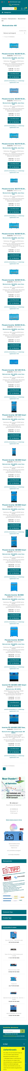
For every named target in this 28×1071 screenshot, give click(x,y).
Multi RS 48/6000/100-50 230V (14, 1013)
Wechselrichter (7, 861)
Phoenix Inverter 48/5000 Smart (14, 550)
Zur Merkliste (14, 77)
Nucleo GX (14, 983)
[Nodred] (14, 884)
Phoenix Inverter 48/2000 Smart (14, 460)
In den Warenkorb (14, 73)
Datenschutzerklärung (9, 1036)
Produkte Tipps (7, 918)
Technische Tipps (8, 912)
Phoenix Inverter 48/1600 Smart (14, 415)
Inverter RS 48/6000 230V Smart (14, 685)
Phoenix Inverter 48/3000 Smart (14, 505)
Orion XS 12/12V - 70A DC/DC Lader (14, 940)
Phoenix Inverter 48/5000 (14, 640)
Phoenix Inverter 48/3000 (14, 595)
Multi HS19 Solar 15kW (14, 969)
